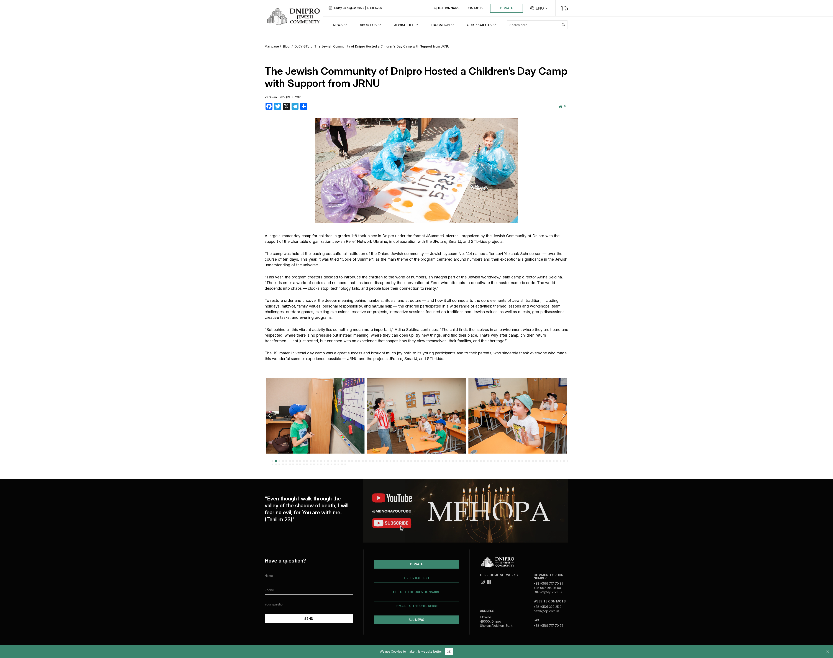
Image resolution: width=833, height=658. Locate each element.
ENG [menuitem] (540, 8)
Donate (506, 8)
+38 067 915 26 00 (547, 588)
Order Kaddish (416, 578)
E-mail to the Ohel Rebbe (416, 606)
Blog (286, 46)
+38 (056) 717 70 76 (549, 625)
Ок (449, 651)
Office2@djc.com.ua (548, 592)
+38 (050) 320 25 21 (548, 607)
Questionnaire (446, 8)
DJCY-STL (302, 46)
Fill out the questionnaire (416, 592)
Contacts (474, 8)
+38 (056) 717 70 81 (548, 583)
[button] (269, 415)
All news (416, 620)
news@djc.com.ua (546, 611)
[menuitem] (539, 8)
